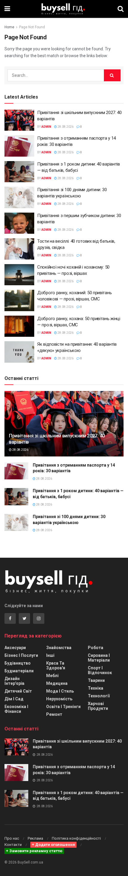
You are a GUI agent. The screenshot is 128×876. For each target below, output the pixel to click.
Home (9, 27)
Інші (50, 655)
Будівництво (17, 663)
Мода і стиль (60, 691)
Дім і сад (14, 698)
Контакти (13, 844)
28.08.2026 (65, 126)
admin (46, 126)
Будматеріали (19, 670)
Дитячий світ (18, 691)
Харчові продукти (98, 706)
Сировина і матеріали (99, 658)
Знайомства (58, 647)
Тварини (96, 680)
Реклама (35, 838)
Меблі (52, 675)
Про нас (11, 838)
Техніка (95, 688)
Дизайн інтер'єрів (14, 681)
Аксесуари (15, 647)
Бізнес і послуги (21, 655)
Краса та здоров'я (55, 665)
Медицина (57, 683)
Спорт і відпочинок (100, 670)
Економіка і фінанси (16, 709)
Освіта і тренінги (63, 706)
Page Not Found (32, 27)
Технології (99, 695)
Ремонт (54, 714)
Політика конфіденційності (76, 838)
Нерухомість (59, 698)
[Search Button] (112, 75)
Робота (95, 647)
